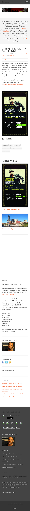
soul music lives (6, 151)
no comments (12, 55)
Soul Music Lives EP (8, 295)
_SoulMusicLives (14, 415)
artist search (5, 145)
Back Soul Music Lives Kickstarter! (12, 386)
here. (20, 41)
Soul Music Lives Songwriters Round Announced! (12, 390)
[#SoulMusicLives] (15, 10)
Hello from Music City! (7, 229)
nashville (18, 145)
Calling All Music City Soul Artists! (11, 209)
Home (15, 508)
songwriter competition (16, 148)
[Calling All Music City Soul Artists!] (15, 185)
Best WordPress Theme (17, 504)
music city (12, 145)
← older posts (6, 60)
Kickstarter (23, 38)
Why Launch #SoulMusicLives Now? (13, 394)
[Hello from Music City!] (15, 220)
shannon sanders (6, 148)
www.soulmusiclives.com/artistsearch (13, 84)
